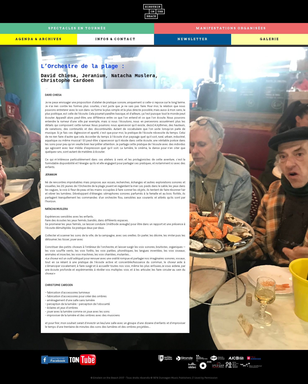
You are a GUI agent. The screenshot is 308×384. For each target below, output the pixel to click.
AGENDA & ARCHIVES (38, 39)
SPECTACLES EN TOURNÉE (77, 28)
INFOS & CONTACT (115, 39)
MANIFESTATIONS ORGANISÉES (231, 28)
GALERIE (269, 39)
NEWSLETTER (192, 39)
